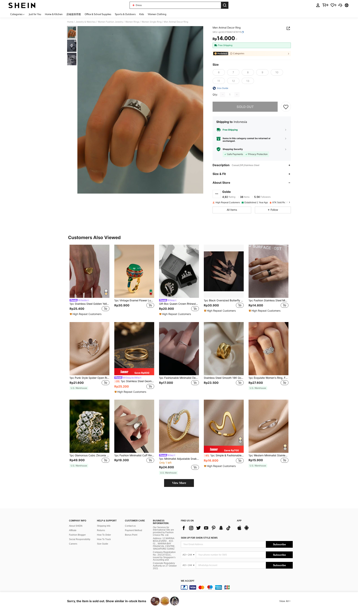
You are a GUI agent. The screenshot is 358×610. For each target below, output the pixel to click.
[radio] (219, 72)
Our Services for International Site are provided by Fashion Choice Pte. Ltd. (163, 531)
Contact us (130, 526)
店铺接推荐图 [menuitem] (73, 14)
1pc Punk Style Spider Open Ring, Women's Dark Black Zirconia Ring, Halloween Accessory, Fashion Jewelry (89, 377)
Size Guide (102, 543)
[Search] (224, 5)
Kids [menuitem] (141, 14)
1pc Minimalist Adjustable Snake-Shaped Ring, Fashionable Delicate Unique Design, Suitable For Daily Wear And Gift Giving (179, 458)
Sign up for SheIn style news (199, 538)
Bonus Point (131, 535)
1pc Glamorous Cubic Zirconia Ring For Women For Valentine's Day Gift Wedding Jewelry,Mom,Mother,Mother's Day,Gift (89, 455)
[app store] (239, 529)
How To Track (104, 539)
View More (179, 482)
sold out (245, 107)
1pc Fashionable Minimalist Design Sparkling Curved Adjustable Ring (179, 377)
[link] (325, 5)
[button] (340, 5)
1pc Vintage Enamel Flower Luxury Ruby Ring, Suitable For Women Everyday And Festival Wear (134, 300)
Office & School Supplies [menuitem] (98, 14)
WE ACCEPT (187, 581)
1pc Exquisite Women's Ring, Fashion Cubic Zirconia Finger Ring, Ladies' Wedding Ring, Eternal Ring (268, 377)
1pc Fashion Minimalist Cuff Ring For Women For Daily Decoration (134, 455)
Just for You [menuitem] (35, 14)
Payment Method (133, 530)
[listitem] (89, 280)
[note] (86, 314)
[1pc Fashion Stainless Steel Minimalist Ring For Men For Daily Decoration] (268, 271)
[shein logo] (21, 5)
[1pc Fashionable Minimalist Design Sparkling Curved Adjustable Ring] (179, 348)
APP (239, 521)
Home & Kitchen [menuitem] (54, 14)
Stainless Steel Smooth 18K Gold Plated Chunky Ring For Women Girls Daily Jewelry (224, 377)
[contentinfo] (237, 587)
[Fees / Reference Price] (236, 39)
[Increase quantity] (236, 94)
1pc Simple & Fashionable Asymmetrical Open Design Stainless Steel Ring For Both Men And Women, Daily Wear (224, 455)
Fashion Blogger (77, 535)
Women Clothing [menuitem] (157, 14)
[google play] (246, 529)
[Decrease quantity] (222, 94)
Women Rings (132, 22)
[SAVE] (286, 107)
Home (70, 22)
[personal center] (318, 5)
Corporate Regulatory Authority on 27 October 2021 (165, 566)
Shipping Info (103, 526)
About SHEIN (75, 526)
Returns (101, 530)
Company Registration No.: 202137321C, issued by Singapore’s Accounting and (164, 556)
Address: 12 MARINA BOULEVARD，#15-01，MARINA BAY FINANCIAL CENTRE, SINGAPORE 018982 (164, 543)
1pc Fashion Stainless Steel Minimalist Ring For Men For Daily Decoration (268, 300)
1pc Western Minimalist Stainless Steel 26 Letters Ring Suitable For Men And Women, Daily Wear (268, 455)
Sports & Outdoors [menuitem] (125, 14)
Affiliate (72, 530)
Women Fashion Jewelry (110, 22)
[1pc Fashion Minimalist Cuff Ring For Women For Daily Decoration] (134, 426)
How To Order (104, 535)
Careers (73, 543)
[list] (207, 528)
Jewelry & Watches (85, 22)
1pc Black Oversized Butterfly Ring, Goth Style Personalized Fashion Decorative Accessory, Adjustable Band (224, 300)
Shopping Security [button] (233, 149)
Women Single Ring (151, 22)
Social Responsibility (79, 539)
